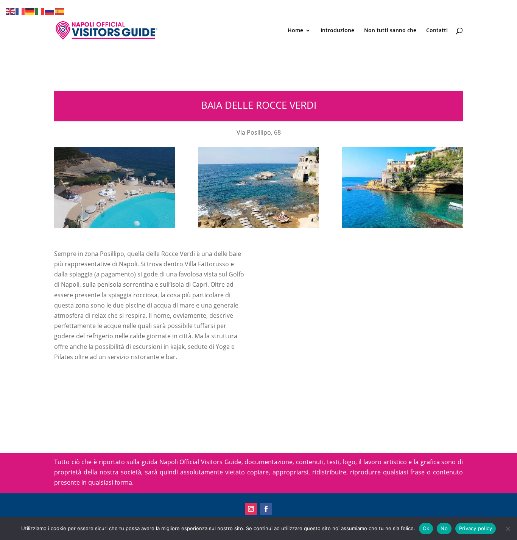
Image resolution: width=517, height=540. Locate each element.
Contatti (437, 31)
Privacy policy (475, 528)
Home (295, 31)
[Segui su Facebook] (266, 509)
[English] (11, 10)
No (444, 528)
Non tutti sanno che (390, 31)
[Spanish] (60, 10)
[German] (30, 10)
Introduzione (337, 31)
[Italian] (40, 10)
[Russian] (50, 10)
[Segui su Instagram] (251, 509)
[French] (20, 10)
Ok (426, 528)
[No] (507, 528)
